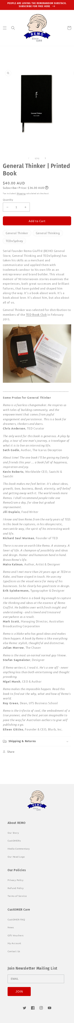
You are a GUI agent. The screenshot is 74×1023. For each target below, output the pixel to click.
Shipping (21, 193)
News (11, 927)
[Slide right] (45, 158)
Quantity (8, 199)
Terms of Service (17, 895)
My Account (14, 943)
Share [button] (11, 751)
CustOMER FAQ (16, 919)
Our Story (13, 832)
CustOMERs (14, 840)
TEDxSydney (14, 241)
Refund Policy (16, 888)
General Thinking (48, 233)
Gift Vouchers (16, 935)
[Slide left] (28, 158)
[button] (5, 28)
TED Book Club (36, 314)
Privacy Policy (16, 880)
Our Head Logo (16, 856)
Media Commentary (19, 848)
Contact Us (14, 951)
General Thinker (17, 233)
